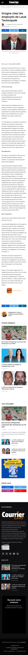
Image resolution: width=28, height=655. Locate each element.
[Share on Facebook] (5, 30)
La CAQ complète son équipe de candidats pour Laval (11, 365)
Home (3, 6)
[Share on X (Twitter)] (14, 30)
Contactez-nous (15, 645)
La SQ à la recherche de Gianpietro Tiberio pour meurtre (12, 388)
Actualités (8, 6)
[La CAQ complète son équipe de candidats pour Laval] (14, 356)
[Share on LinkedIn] (22, 30)
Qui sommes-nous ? (21, 651)
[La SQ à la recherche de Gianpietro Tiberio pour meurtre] (14, 378)
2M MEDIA (23, 642)
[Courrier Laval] (14, 2)
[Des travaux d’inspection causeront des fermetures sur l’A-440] (14, 333)
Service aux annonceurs (9, 651)
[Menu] (3, 2)
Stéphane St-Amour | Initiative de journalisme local (15, 314)
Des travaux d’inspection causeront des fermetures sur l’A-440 (14, 342)
